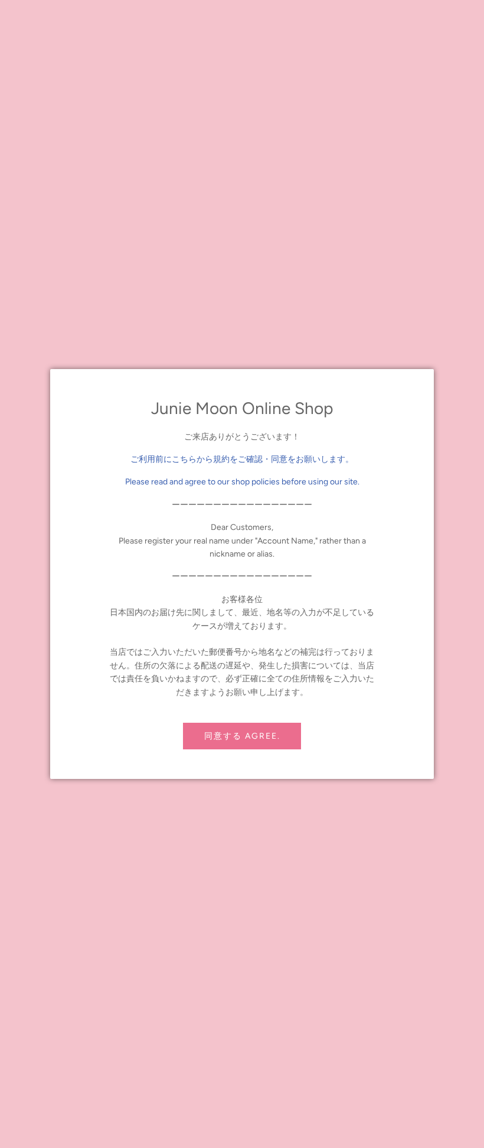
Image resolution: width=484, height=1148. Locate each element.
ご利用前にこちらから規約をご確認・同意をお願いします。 (242, 459)
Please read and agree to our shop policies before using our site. (242, 482)
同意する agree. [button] (242, 736)
